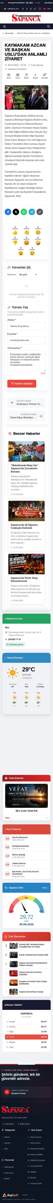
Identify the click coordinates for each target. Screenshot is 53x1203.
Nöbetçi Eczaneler (37, 1160)
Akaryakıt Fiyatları (37, 1149)
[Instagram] (31, 9)
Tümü (7, 818)
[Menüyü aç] (4, 26)
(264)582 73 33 (14, 639)
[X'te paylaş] (16, 212)
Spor (6, 1149)
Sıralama (11, 274)
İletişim (7, 1179)
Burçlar (33, 1178)
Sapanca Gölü (36, 1183)
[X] (27, 9)
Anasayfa (9, 33)
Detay (44, 888)
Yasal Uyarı (8, 1173)
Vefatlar (33, 1172)
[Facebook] (23, 9)
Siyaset (7, 1143)
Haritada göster (16, 644)
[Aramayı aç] (48, 26)
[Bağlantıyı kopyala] (40, 212)
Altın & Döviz (35, 1143)
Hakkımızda (9, 1167)
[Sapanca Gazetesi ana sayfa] (26, 17)
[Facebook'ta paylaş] (8, 212)
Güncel (7, 1137)
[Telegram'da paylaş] (32, 212)
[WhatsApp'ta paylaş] (24, 212)
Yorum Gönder (23, 383)
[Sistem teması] (40, 9)
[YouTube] (35, 9)
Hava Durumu (36, 1137)
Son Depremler (36, 1166)
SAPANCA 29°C (13, 9)
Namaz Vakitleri (36, 1155)
